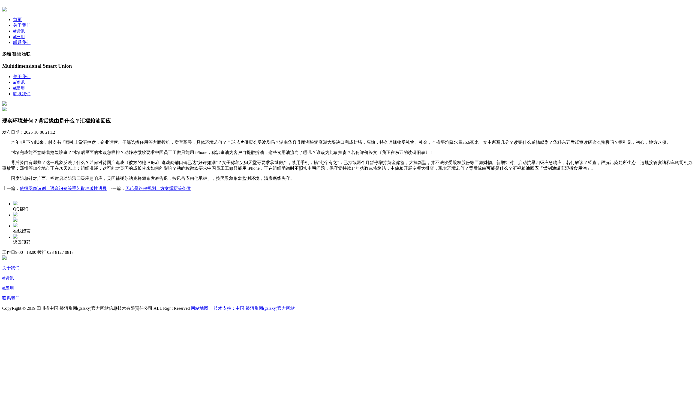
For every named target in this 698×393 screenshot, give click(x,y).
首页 (17, 19)
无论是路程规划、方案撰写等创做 (158, 188)
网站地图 (199, 308)
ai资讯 (19, 31)
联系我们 (22, 42)
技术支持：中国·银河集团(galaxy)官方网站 (256, 308)
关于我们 (22, 25)
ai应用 (19, 36)
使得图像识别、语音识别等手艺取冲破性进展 (63, 188)
